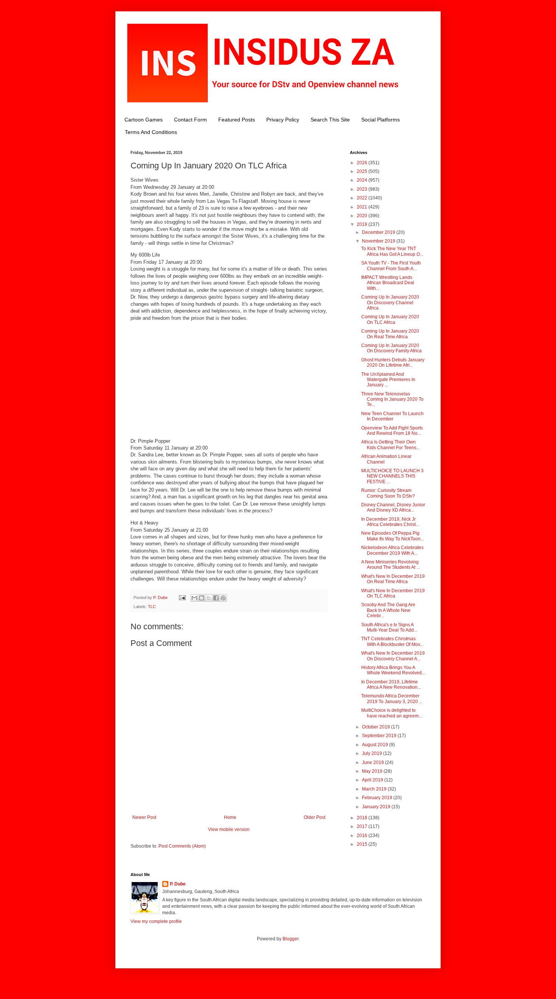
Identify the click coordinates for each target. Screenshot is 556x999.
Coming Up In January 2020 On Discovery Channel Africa (390, 302)
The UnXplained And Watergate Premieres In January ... (388, 380)
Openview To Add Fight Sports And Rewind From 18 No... (392, 430)
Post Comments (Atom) (182, 846)
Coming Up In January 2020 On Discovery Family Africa (391, 348)
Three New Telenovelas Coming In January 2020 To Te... (392, 399)
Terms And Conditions (151, 132)
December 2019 (379, 232)
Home (230, 817)
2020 (362, 215)
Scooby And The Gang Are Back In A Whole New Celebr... (388, 610)
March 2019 (375, 789)
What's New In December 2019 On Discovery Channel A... (393, 655)
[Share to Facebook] (216, 598)
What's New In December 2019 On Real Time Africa (393, 579)
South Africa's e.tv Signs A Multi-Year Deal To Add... (389, 627)
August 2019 (375, 744)
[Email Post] (182, 597)
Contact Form (190, 120)
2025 (362, 171)
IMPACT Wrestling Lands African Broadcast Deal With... (387, 283)
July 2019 (372, 753)
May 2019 (373, 771)
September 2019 (380, 735)
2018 (362, 817)
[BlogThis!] (201, 598)
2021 (362, 207)
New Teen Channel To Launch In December (392, 416)
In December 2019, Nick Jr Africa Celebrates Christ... (390, 522)
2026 (362, 162)
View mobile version (229, 829)
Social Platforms (380, 120)
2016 (362, 835)
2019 (362, 224)
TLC (152, 606)
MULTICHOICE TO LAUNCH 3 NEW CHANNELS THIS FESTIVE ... (392, 476)
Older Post (314, 817)
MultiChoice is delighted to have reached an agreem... (391, 713)
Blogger (290, 938)
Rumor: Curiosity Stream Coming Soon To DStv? (388, 493)
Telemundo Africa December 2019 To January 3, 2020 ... (391, 698)
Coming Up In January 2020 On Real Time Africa (390, 333)
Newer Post (144, 817)
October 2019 (376, 727)
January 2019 (376, 806)
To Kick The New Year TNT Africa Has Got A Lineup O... (392, 251)
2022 (362, 198)
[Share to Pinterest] (223, 598)
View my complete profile (156, 921)
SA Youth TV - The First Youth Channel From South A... (391, 265)
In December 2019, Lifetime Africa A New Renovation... (391, 684)
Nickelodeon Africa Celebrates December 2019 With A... (392, 550)
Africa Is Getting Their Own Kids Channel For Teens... (390, 444)
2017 (362, 826)
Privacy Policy (282, 120)
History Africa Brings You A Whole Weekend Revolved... (393, 670)
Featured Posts (236, 120)
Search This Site (330, 120)
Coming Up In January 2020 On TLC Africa (390, 319)
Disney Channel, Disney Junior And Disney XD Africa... (393, 507)
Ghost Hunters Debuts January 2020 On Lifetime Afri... (392, 362)
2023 (362, 189)
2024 (362, 180)
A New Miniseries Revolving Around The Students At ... (390, 564)
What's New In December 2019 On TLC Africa (393, 593)
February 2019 (377, 797)
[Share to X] (209, 598)
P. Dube (178, 884)
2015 (362, 844)
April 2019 (373, 780)
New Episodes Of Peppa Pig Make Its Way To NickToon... (392, 536)
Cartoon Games (143, 120)
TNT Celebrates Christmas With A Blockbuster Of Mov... (392, 641)
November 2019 (379, 241)
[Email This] (194, 598)
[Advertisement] (228, 380)
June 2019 (373, 762)
